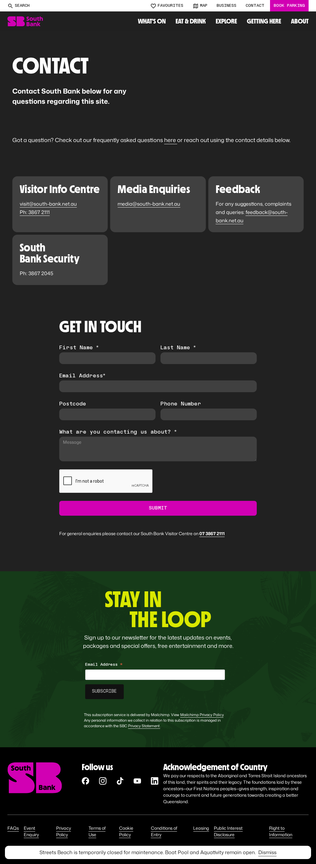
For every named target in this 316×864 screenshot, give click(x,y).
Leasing (201, 828)
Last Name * (178, 348)
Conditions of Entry (164, 831)
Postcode (72, 404)
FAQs (13, 828)
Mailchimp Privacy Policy (201, 714)
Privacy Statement (144, 725)
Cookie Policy (126, 831)
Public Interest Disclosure (228, 831)
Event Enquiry (31, 831)
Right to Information (280, 831)
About (300, 21)
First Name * (78, 348)
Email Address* (82, 376)
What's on (152, 21)
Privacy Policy (63, 831)
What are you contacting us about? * (118, 432)
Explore (226, 21)
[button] (226, 21)
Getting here (264, 21)
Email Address (104, 666)
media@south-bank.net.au (149, 203)
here (170, 140)
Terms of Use (97, 831)
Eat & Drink (191, 21)
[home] (25, 21)
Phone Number (180, 404)
